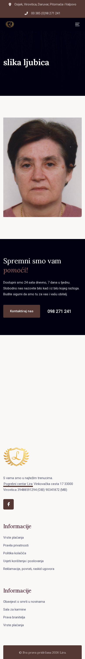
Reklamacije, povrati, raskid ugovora (28, 569)
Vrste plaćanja (13, 537)
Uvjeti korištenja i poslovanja (23, 561)
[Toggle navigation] (45, 24)
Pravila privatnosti (16, 545)
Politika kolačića (14, 553)
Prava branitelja (14, 617)
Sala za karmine (14, 609)
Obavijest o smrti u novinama (24, 602)
